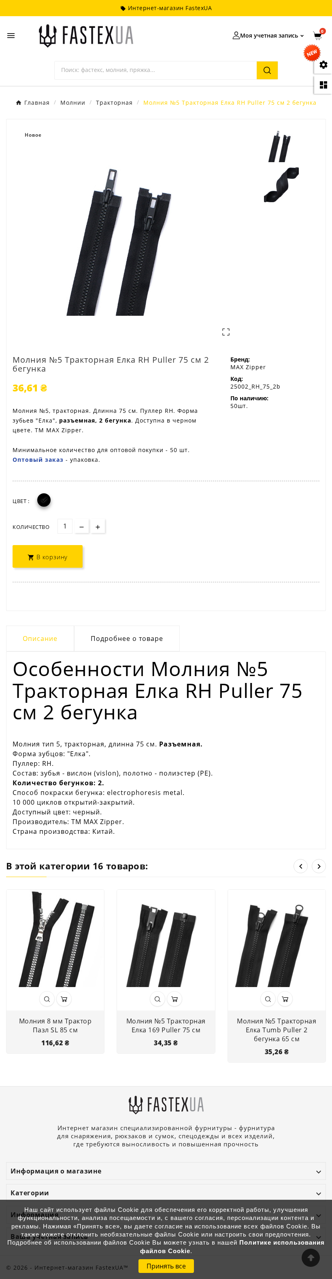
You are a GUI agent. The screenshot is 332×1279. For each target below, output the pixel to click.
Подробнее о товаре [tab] (127, 638)
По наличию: (249, 398)
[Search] (267, 70)
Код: (236, 379)
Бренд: (240, 359)
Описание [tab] (40, 638)
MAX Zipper (248, 367)
